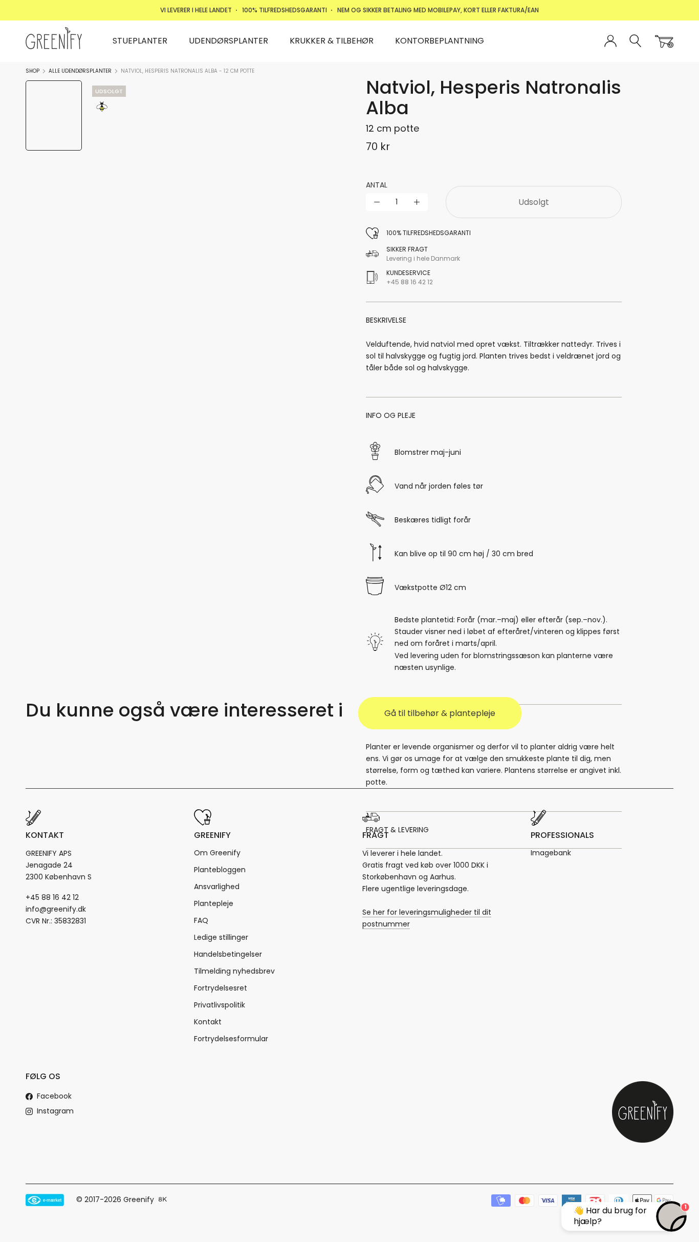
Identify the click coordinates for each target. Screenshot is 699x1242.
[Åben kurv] (664, 41)
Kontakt (208, 1022)
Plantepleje (213, 903)
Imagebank (551, 853)
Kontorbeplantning (439, 41)
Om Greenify (217, 853)
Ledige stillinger (221, 937)
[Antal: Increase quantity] (417, 202)
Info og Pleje (391, 415)
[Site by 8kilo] (163, 1200)
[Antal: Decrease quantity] (377, 202)
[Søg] (635, 41)
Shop (32, 71)
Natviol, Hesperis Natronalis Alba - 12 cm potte (187, 71)
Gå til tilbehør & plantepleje (439, 713)
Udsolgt (533, 202)
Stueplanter (140, 41)
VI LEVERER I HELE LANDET (196, 10)
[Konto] (610, 41)
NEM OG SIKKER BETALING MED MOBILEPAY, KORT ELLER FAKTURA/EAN (438, 10)
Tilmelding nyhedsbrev (234, 971)
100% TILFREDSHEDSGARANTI (284, 10)
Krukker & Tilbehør (332, 41)
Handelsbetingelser (228, 954)
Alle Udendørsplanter (80, 71)
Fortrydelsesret (220, 988)
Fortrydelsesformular (231, 1039)
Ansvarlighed (216, 886)
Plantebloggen (220, 870)
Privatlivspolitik (219, 1005)
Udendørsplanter (228, 41)
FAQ (201, 920)
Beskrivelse (386, 320)
